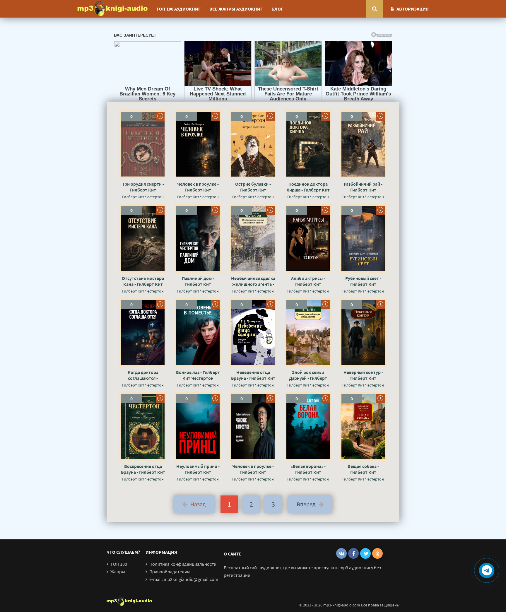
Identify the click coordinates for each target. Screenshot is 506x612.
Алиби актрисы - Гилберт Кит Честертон (308, 281)
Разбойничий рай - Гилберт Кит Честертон (363, 187)
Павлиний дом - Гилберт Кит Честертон (198, 281)
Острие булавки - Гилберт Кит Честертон (253, 187)
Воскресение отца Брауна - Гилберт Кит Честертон (143, 469)
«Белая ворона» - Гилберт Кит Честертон (308, 469)
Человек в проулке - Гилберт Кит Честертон (198, 187)
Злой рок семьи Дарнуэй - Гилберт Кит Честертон (308, 375)
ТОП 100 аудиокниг (178, 9)
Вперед (306, 504)
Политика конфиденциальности (182, 564)
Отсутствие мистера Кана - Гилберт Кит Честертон (143, 281)
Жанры (117, 572)
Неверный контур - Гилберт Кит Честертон (363, 375)
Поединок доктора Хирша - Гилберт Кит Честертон (308, 187)
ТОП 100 (118, 564)
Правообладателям (169, 572)
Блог (277, 9)
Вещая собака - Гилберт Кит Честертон (363, 469)
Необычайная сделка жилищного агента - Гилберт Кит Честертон (253, 281)
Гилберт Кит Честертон (143, 196)
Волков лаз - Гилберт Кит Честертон (198, 375)
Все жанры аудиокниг (236, 9)
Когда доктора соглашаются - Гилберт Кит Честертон (143, 375)
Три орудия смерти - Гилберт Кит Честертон (143, 187)
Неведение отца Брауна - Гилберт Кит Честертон (253, 375)
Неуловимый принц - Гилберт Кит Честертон (198, 469)
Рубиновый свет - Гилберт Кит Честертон (363, 281)
